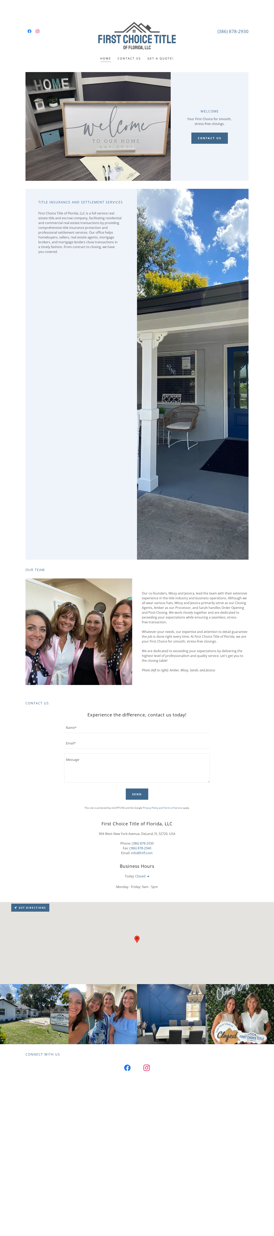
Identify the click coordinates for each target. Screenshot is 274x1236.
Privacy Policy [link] (150, 808)
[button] (147, 876)
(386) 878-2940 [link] (140, 848)
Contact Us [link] (129, 58)
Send (137, 794)
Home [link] (105, 58)
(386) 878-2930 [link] (233, 31)
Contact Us (210, 138)
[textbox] (137, 727)
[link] (29, 31)
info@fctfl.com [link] (142, 853)
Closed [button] (140, 876)
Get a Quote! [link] (160, 58)
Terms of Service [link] (172, 808)
